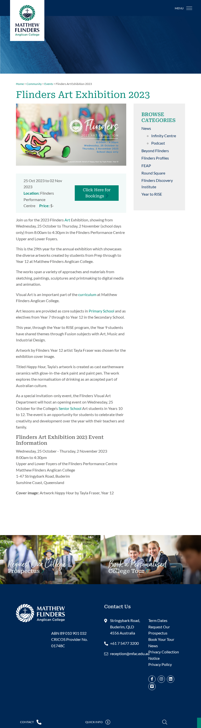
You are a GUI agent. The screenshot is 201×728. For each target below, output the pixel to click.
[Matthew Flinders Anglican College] (40, 612)
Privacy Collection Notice (163, 655)
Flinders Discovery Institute (157, 183)
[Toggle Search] (165, 722)
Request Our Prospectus (159, 629)
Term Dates (157, 620)
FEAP (146, 165)
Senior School (70, 408)
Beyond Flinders (155, 150)
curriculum (87, 294)
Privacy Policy (160, 664)
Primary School (101, 311)
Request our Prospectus (37, 569)
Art (67, 219)
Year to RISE (151, 194)
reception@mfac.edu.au (130, 653)
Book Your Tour (137, 569)
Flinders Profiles (155, 158)
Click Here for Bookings (97, 193)
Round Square (153, 173)
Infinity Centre (163, 135)
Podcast (158, 143)
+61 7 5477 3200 (124, 643)
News (146, 128)
